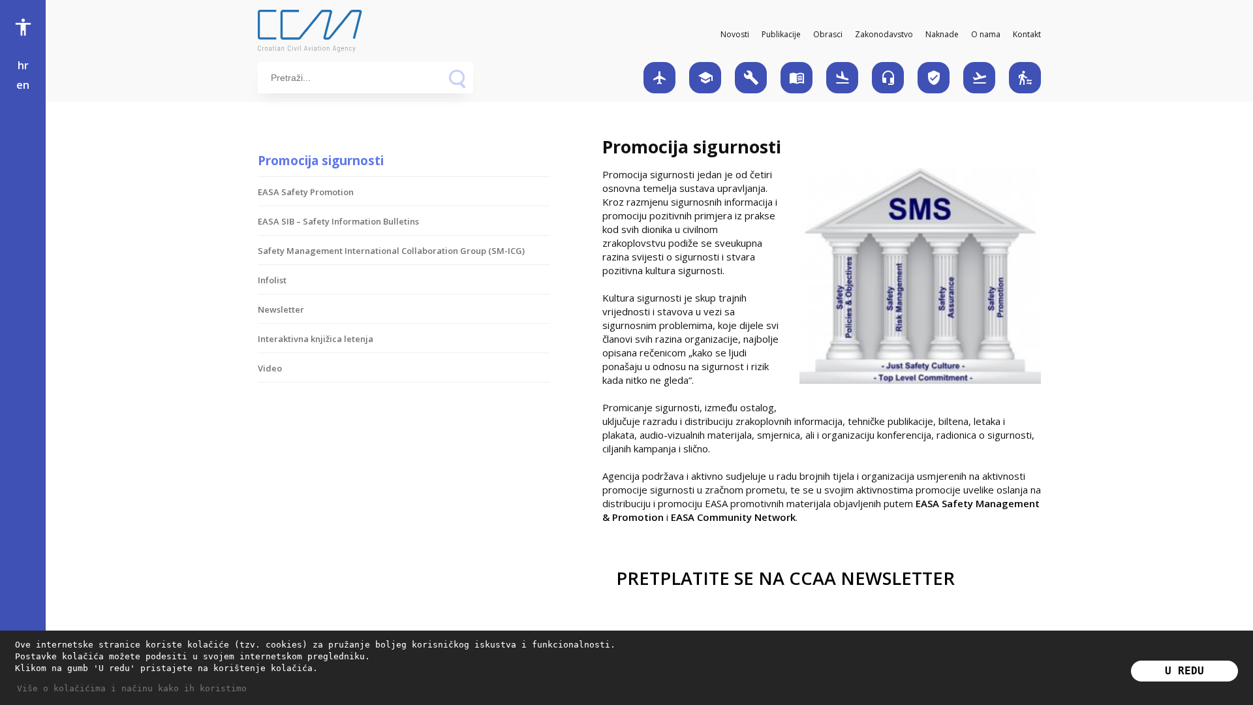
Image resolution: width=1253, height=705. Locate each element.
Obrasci (828, 34)
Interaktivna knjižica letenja (315, 339)
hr (23, 65)
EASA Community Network (733, 517)
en (22, 85)
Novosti (734, 34)
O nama (985, 34)
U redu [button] (1184, 671)
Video (270, 368)
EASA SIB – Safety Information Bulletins (338, 221)
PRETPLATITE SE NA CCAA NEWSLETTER (785, 578)
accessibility (23, 27)
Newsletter (281, 309)
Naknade (942, 34)
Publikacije (781, 34)
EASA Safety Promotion (306, 192)
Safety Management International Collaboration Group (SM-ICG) (391, 251)
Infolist (272, 280)
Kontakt (1027, 34)
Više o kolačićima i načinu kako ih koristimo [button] (132, 688)
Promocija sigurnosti (321, 160)
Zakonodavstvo (884, 34)
